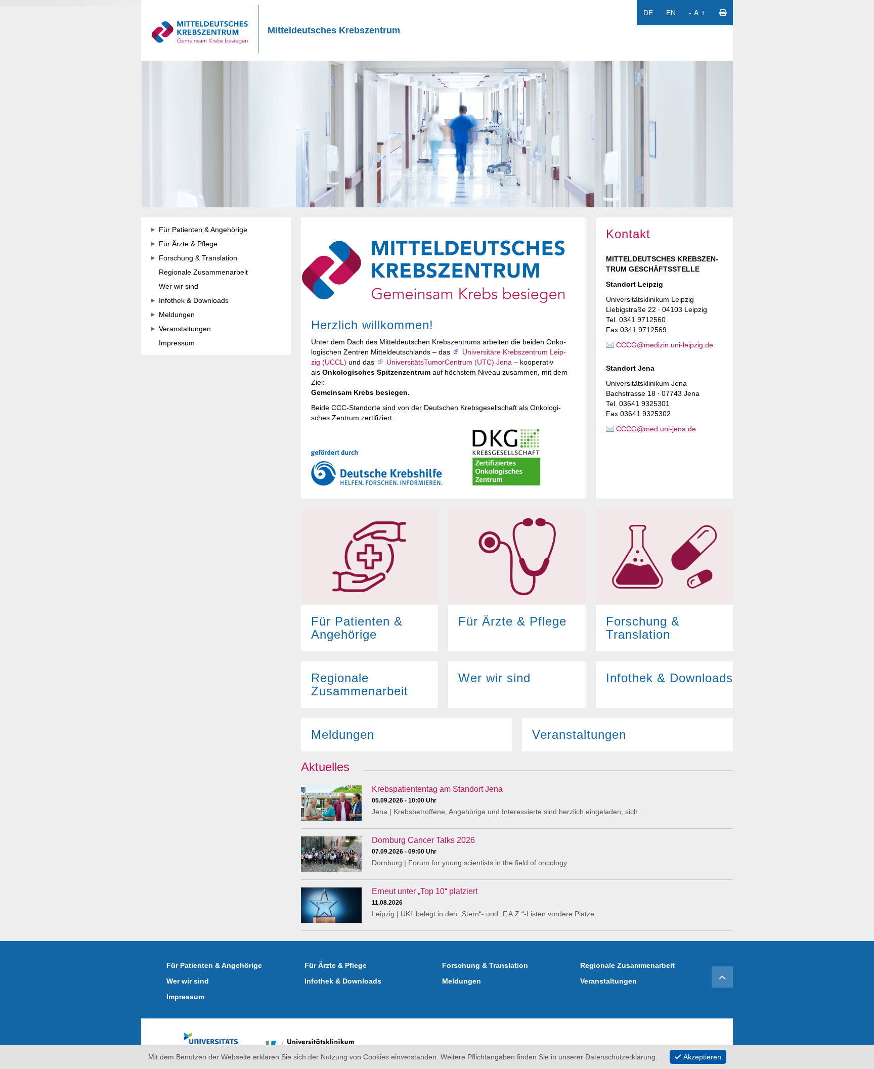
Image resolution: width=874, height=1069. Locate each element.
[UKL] (310, 1043)
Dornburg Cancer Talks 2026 (423, 840)
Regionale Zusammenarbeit (627, 965)
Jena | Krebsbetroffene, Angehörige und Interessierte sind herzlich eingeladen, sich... (508, 812)
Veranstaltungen (608, 981)
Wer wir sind (187, 981)
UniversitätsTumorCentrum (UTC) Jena (449, 362)
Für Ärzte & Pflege (335, 965)
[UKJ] (210, 1043)
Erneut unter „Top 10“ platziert (424, 891)
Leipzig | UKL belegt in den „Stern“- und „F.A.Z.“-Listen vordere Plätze (483, 914)
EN (671, 13)
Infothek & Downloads (342, 981)
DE (648, 13)
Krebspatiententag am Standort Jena (437, 789)
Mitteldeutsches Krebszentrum (334, 30)
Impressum (185, 997)
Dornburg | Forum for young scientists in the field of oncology (469, 863)
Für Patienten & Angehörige (214, 965)
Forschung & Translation (485, 965)
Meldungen (461, 981)
